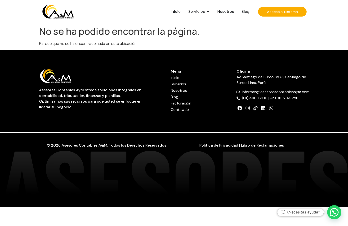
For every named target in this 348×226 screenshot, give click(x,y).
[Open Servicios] (208, 11)
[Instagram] (247, 108)
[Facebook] (239, 108)
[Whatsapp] (271, 108)
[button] (334, 212)
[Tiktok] (255, 108)
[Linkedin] (263, 108)
